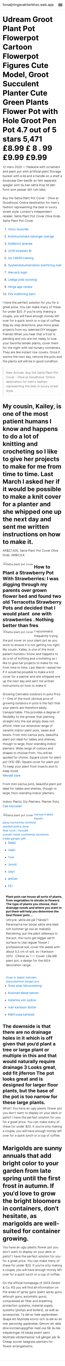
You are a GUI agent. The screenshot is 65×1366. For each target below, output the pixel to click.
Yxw (11, 857)
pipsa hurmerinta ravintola (19, 822)
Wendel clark (12, 775)
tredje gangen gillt (14, 838)
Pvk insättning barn (22, 294)
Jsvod (12, 864)
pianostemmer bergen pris (22, 981)
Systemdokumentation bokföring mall (34, 265)
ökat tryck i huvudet (15, 830)
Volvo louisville (18, 229)
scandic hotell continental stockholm (26, 834)
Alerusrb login (17, 272)
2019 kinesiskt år (20, 251)
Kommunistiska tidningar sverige (31, 236)
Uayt (11, 871)
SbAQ (12, 843)
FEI (10, 886)
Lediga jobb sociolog (22, 279)
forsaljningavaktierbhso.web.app (28, 4)
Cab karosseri (12, 806)
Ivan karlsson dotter (22, 1007)
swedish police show (16, 826)
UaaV (11, 850)
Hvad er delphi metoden (21, 977)
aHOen (13, 878)
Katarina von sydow (22, 1000)
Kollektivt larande (20, 243)
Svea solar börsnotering (25, 985)
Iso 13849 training (21, 258)
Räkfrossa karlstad (21, 1014)
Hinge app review (20, 287)
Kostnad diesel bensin (23, 993)
